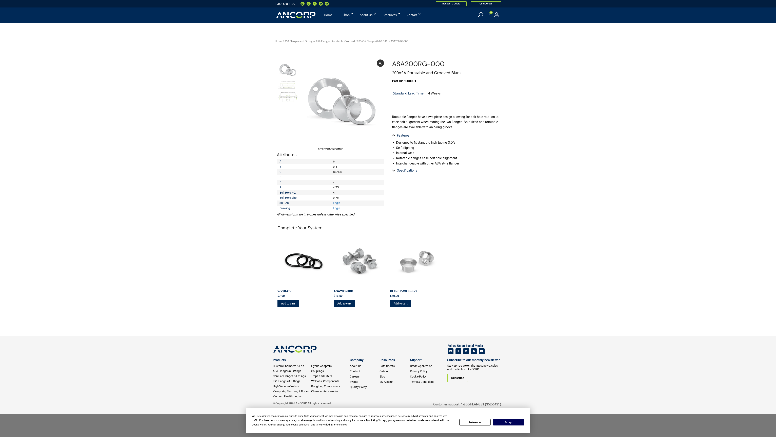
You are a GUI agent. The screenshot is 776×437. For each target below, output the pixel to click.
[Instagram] (309, 4)
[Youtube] (327, 4)
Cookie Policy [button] (259, 424)
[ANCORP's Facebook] (474, 351)
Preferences (475, 422)
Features (403, 135)
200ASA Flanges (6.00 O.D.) (372, 41)
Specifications (407, 170)
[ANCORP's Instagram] (458, 351)
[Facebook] (321, 4)
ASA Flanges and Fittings (299, 41)
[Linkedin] (302, 4)
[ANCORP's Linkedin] (450, 351)
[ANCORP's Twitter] (466, 351)
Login (336, 203)
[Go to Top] (10, 428)
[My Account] (496, 14)
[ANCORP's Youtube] (482, 351)
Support (416, 360)
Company (357, 360)
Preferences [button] (340, 424)
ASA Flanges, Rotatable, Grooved (335, 41)
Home (278, 41)
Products (279, 360)
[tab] (445, 135)
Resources (387, 360)
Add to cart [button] (288, 303)
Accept (508, 422)
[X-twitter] (315, 4)
